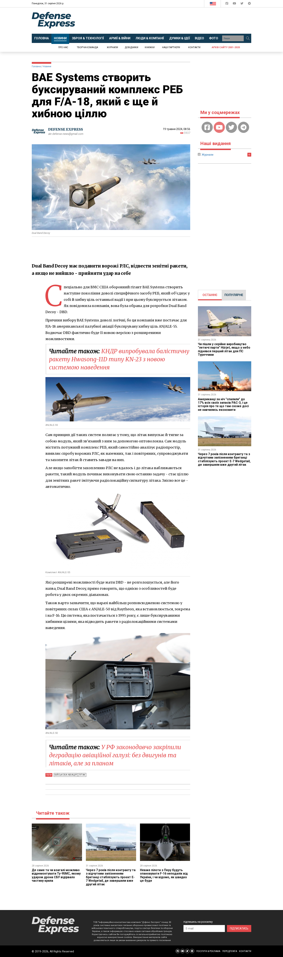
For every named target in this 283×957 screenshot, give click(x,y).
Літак (82, 774)
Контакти (194, 47)
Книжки (150, 47)
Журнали (112, 47)
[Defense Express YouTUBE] (235, 4)
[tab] (210, 295)
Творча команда (87, 47)
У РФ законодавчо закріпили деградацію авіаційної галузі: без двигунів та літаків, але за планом (115, 755)
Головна (36, 66)
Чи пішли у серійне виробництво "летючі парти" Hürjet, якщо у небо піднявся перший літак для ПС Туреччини (224, 349)
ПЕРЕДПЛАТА (229, 951)
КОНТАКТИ (245, 951)
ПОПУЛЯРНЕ (233, 295)
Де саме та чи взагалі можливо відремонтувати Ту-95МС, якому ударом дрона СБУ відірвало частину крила (56, 875)
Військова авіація (65, 774)
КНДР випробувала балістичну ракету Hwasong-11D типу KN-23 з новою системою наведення (119, 359)
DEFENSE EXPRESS (65, 129)
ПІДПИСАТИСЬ (239, 928)
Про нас (63, 47)
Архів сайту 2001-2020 (226, 47)
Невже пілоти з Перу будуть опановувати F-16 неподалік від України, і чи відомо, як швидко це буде (164, 875)
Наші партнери (171, 47)
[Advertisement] (173, 20)
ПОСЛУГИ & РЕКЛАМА (208, 951)
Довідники (131, 47)
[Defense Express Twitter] (242, 4)
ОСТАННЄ (210, 295)
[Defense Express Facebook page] (227, 4)
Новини (47, 66)
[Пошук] (247, 38)
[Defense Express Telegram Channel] (249, 4)
